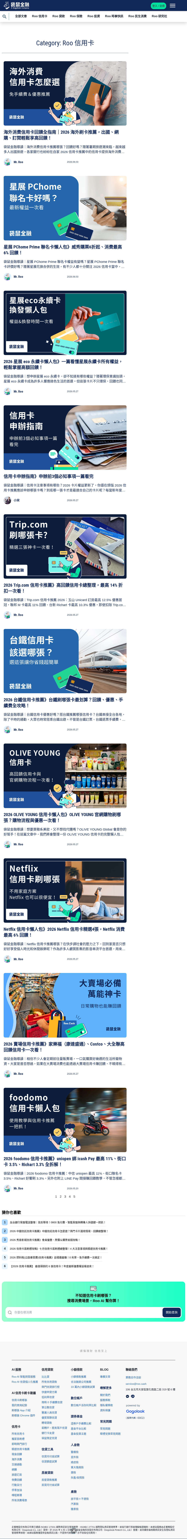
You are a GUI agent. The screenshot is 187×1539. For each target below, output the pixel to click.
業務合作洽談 (133, 1377)
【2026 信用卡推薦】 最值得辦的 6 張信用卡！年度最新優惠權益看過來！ (52, 1266)
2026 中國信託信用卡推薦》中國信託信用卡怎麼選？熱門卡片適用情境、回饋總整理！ (59, 1231)
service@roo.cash (136, 1383)
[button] (74, 1531)
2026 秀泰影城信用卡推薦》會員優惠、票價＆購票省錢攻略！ (45, 1239)
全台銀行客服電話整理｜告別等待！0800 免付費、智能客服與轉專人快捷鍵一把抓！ (58, 1222)
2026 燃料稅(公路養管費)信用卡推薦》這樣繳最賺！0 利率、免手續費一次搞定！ (56, 1257)
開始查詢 (172, 1312)
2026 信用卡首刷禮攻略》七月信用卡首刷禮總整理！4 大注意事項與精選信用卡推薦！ (59, 1248)
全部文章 (21, 16)
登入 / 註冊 (158, 5)
